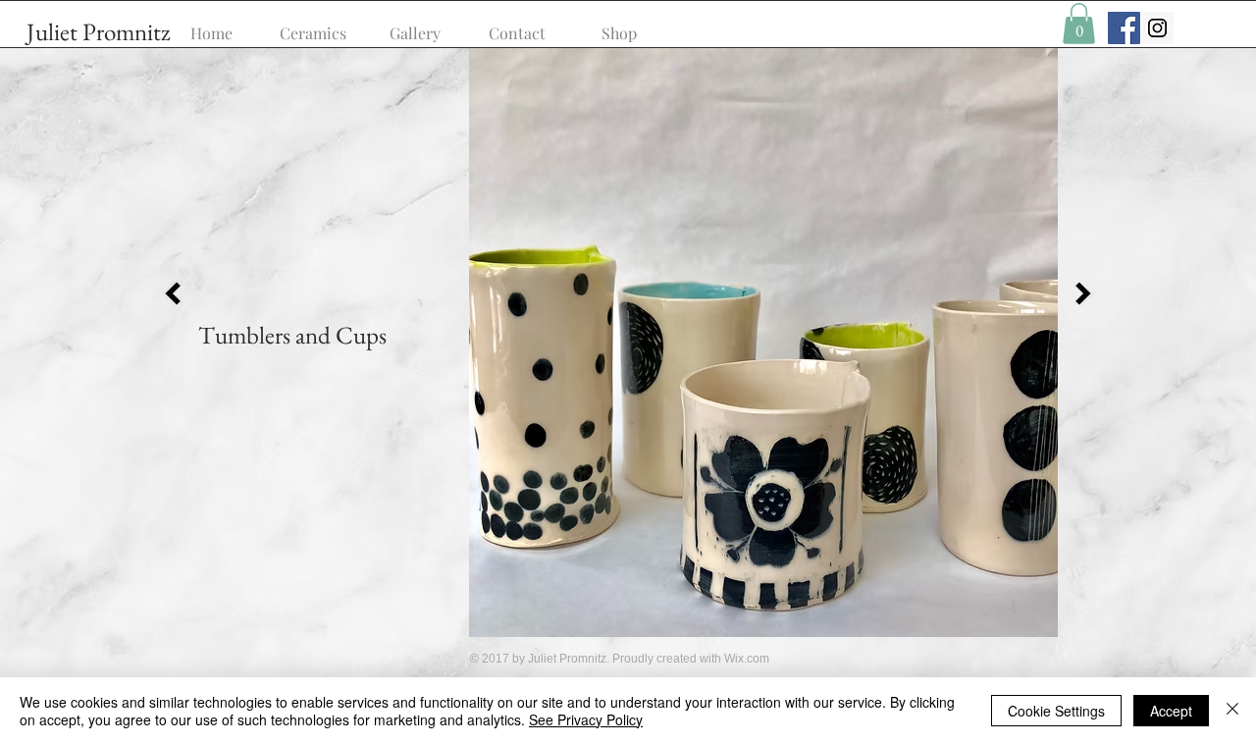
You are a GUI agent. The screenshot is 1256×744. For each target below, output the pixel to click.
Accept (1171, 710)
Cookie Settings (1056, 710)
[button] (1079, 23)
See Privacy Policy (586, 719)
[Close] (1232, 710)
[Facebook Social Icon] (1124, 28)
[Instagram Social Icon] (1157, 28)
